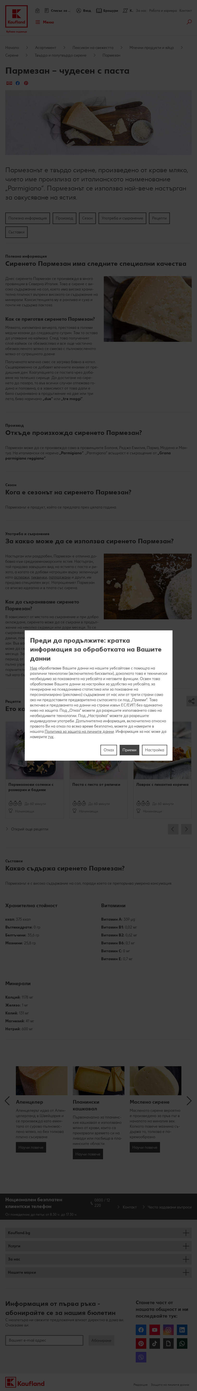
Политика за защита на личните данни (79, 731)
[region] (98, 695)
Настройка (154, 750)
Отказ (109, 750)
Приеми (129, 750)
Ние (33, 668)
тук (51, 736)
